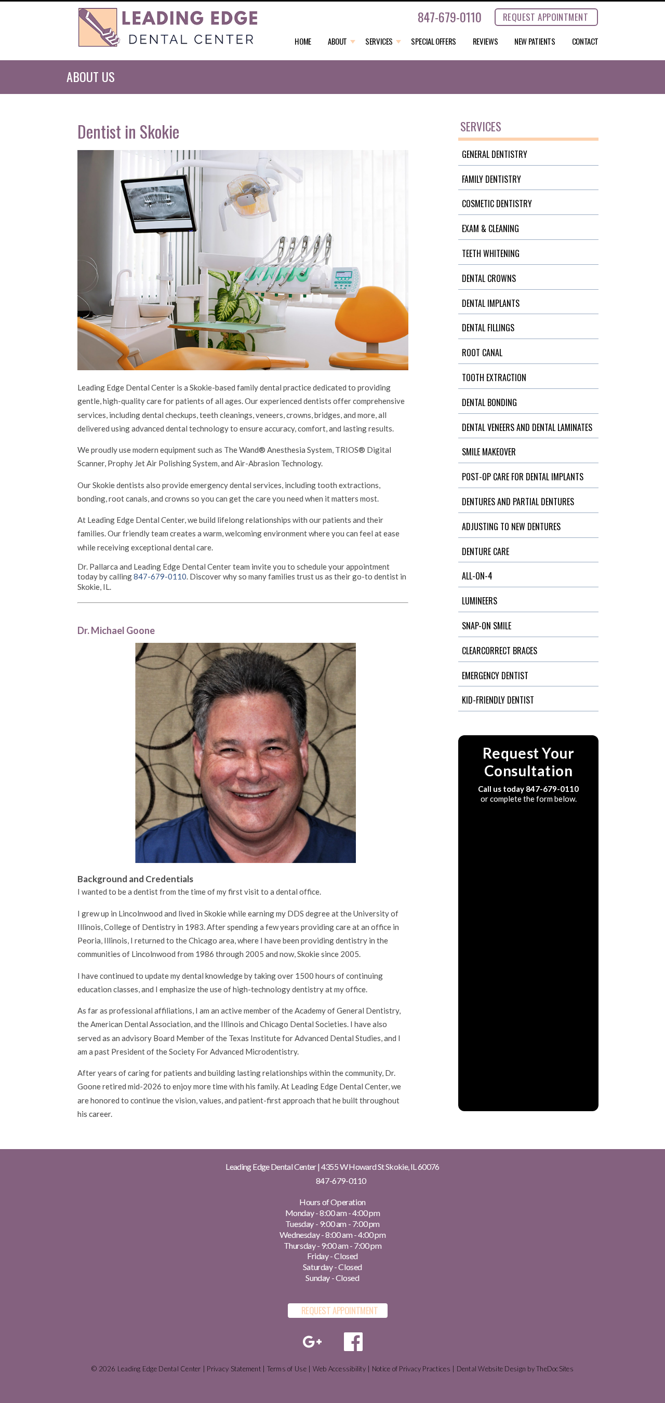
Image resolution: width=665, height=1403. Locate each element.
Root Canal (482, 352)
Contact (585, 41)
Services (379, 41)
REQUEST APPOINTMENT (545, 16)
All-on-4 (477, 576)
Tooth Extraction (494, 377)
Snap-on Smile (486, 625)
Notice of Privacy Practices (411, 1369)
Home (303, 41)
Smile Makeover (489, 452)
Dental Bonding (489, 402)
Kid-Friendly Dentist (498, 700)
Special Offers (433, 41)
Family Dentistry (491, 179)
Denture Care (485, 551)
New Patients (534, 41)
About (337, 41)
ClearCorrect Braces (499, 650)
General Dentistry (494, 154)
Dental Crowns (489, 278)
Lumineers (479, 601)
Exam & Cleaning (490, 228)
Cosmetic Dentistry (497, 203)
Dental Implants (491, 303)
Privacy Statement (233, 1369)
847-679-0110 (450, 16)
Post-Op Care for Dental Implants (522, 476)
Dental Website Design (491, 1369)
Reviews (485, 41)
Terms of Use (287, 1369)
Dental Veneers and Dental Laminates (527, 427)
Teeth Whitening (491, 253)
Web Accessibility (339, 1369)
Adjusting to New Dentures (511, 526)
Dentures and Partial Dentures (518, 501)
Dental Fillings (488, 327)
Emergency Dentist (495, 675)
